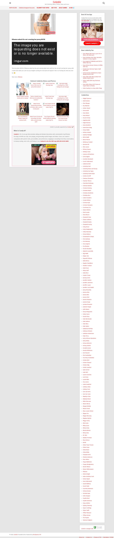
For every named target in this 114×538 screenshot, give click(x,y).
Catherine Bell (87, 164)
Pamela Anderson (87, 457)
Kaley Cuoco (86, 314)
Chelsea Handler (87, 185)
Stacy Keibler (86, 503)
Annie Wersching (87, 127)
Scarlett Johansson (88, 488)
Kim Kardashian (87, 355)
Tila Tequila (86, 517)
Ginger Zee (86, 256)
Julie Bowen (86, 309)
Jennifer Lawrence (88, 282)
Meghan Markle (87, 418)
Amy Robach (86, 115)
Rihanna (20, 77)
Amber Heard (86, 108)
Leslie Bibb (86, 379)
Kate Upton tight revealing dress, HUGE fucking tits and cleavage (63, 98)
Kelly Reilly (86, 340)
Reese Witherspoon (88, 469)
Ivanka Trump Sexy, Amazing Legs (49, 97)
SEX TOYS (54, 7)
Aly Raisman (86, 105)
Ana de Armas (86, 118)
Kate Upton (86, 326)
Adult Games (86, 101)
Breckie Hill (86, 144)
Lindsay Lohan (86, 387)
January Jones (86, 277)
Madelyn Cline (86, 396)
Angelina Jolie (86, 120)
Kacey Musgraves (87, 311)
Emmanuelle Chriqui (88, 236)
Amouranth (86, 110)
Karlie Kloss (86, 316)
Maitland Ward (87, 399)
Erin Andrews (86, 239)
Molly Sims (86, 433)
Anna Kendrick (87, 125)
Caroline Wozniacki (88, 159)
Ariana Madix (86, 130)
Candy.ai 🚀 (70, 127)
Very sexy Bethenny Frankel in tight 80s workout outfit (22, 118)
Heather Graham (87, 265)
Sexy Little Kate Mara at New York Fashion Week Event (92, 77)
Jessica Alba (86, 292)
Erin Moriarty (86, 241)
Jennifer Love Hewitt (88, 287)
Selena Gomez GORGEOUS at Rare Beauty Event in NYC (92, 73)
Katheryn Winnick (87, 331)
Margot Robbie (87, 406)
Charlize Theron (87, 181)
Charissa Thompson (88, 178)
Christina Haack (87, 190)
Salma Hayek (86, 479)
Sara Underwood (87, 481)
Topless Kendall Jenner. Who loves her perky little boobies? (36, 98)
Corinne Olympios (87, 205)
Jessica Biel (86, 294)
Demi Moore (86, 214)
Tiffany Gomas (86, 515)
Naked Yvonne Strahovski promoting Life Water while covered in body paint (36, 119)
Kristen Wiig (86, 365)
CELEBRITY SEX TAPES (43, 7)
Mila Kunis (85, 423)
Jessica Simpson (87, 299)
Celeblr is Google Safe (87, 528)
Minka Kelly (86, 428)
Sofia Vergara (86, 496)
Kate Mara (85, 324)
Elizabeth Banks (87, 222)
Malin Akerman (87, 401)
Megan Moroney (87, 416)
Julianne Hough (87, 307)
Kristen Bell (86, 360)
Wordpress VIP (37, 534)
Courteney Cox (87, 207)
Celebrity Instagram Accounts (27, 7)
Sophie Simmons (87, 500)
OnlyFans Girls (87, 454)
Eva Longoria (86, 244)
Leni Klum (85, 377)
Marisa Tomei (86, 408)
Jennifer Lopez (87, 285)
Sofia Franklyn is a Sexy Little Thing (92, 88)
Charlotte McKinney (88, 183)
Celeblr (57, 2)
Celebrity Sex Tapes (88, 171)
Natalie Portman (87, 437)
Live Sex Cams (86, 394)
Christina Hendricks (88, 193)
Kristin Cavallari (87, 367)
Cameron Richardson (88, 154)
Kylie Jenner (86, 370)
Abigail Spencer (87, 98)
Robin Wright (86, 474)
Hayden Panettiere (88, 263)
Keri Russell (86, 353)
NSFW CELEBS (13, 7)
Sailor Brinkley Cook (88, 476)
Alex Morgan (86, 103)
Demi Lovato (86, 212)
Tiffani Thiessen (87, 513)
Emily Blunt (86, 227)
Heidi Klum (86, 268)
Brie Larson (86, 147)
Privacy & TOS (97, 537)
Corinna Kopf (86, 202)
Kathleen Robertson (88, 333)
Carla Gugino (86, 156)
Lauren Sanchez (87, 374)
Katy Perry (86, 336)
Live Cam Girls (86, 391)
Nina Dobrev (86, 440)
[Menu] (10, 3)
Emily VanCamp (87, 231)
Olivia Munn (86, 450)
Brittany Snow (86, 151)
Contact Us (89, 537)
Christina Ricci (86, 195)
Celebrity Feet (87, 166)
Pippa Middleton (87, 462)
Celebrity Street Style (89, 173)
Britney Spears (87, 149)
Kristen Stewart (87, 362)
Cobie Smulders (87, 198)
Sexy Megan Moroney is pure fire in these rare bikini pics (92, 54)
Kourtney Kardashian (88, 357)
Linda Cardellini (87, 384)
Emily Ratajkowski (87, 229)
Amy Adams (86, 113)
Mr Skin (85, 435)
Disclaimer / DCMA (108, 537)
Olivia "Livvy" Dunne (88, 445)
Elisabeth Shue (87, 217)
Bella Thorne (86, 139)
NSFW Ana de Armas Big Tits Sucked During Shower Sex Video (63, 118)
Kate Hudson (86, 321)
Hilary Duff (86, 270)
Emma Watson (86, 234)
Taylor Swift (86, 510)
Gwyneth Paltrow (87, 258)
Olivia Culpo (86, 447)
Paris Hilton (86, 459)
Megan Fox (86, 413)
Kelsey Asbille (87, 345)
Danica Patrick (86, 210)
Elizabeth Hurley (87, 224)
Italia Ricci (85, 273)
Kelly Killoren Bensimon (89, 338)
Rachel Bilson (86, 466)
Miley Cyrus (86, 425)
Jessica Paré (86, 297)
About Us (81, 537)
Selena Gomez (87, 491)
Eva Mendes (86, 246)
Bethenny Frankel (87, 142)
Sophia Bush (86, 498)
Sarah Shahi (86, 486)
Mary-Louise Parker (88, 411)
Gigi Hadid (85, 253)
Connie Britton (87, 200)
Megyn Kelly (86, 420)
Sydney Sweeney (87, 505)
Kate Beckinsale (87, 319)
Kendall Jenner (87, 348)
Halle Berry (86, 261)
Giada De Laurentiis (88, 251)
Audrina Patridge (87, 135)
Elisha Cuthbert (87, 219)
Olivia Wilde (86, 452)
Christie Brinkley (87, 188)
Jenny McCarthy (87, 290)
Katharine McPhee (88, 328)
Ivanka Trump (86, 275)
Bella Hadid (86, 137)
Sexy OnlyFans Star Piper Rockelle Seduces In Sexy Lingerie (92, 58)
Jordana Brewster (87, 304)
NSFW (84, 442)
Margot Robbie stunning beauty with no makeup (23, 97)
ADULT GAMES (63, 7)
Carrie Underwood (88, 161)
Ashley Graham (87, 132)
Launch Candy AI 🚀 (92, 43)
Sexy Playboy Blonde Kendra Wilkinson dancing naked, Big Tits (49, 118)
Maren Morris (86, 403)
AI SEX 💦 (71, 7)
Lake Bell (85, 372)
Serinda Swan (86, 493)
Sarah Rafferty (87, 483)
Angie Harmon (86, 122)
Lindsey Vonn (86, 389)
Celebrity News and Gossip (90, 168)
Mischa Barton (86, 430)
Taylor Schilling (87, 508)
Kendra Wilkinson (87, 350)
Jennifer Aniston (87, 280)
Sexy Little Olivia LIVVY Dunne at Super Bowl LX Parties (91, 85)
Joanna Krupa (86, 302)
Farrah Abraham (87, 248)
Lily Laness (86, 382)
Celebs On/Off (87, 176)
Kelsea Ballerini (87, 343)
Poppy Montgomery (88, 464)
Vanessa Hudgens (87, 520)
